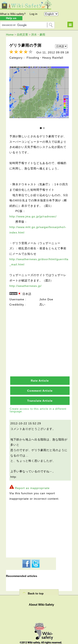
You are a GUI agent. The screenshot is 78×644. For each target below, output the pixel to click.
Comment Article (40, 390)
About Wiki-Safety (41, 604)
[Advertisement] (39, 332)
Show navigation (70, 24)
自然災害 (22, 34)
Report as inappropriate (32, 488)
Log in (33, 13)
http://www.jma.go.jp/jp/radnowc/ (33, 216)
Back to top (36, 593)
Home (10, 34)
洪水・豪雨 (38, 34)
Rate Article (40, 380)
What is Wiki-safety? (13, 13)
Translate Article (40, 400)
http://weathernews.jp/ (25, 285)
